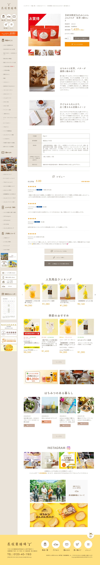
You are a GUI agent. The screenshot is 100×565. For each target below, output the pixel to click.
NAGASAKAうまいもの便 (9, 49)
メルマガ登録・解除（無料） (10, 212)
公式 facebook (6, 220)
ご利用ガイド (6, 238)
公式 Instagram (7, 216)
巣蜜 (4, 78)
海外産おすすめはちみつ (9, 86)
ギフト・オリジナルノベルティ (10, 118)
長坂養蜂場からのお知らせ (9, 194)
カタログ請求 (6, 249)
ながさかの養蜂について (9, 186)
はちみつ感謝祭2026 (8, 45)
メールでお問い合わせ (10, 272)
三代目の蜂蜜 (9, 66)
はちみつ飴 (5, 102)
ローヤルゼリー (7, 123)
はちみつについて (7, 174)
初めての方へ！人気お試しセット (10, 53)
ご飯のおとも (6, 113)
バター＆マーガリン (8, 90)
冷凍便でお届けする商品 (9, 142)
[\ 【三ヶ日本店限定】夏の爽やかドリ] (85, 460)
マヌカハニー (6, 82)
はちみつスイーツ (7, 94)
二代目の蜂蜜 (6, 70)
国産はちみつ (6, 74)
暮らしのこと (30, 425)
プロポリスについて (8, 182)
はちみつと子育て (7, 190)
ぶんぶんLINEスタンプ (8, 228)
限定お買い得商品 (7, 58)
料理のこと (47, 422)
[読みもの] (14, 16)
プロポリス (5, 127)
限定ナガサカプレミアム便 (9, 62)
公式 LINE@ (6, 224)
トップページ (26, 5)
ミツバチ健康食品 (7, 131)
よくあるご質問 (7, 241)
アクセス (10, 286)
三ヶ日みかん (6, 138)
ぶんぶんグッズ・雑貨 (8, 134)
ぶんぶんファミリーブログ (9, 198)
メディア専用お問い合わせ (10, 282)
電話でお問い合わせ (10, 277)
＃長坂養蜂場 (42, 473)
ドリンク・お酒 (7, 109)
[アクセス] (8, 16)
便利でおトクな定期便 (8, 146)
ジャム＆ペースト (7, 98)
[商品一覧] (3, 16)
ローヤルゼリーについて (9, 178)
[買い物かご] (6, 24)
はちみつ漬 (5, 106)
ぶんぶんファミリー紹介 (9, 202)
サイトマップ (6, 245)
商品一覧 (33, 5)
